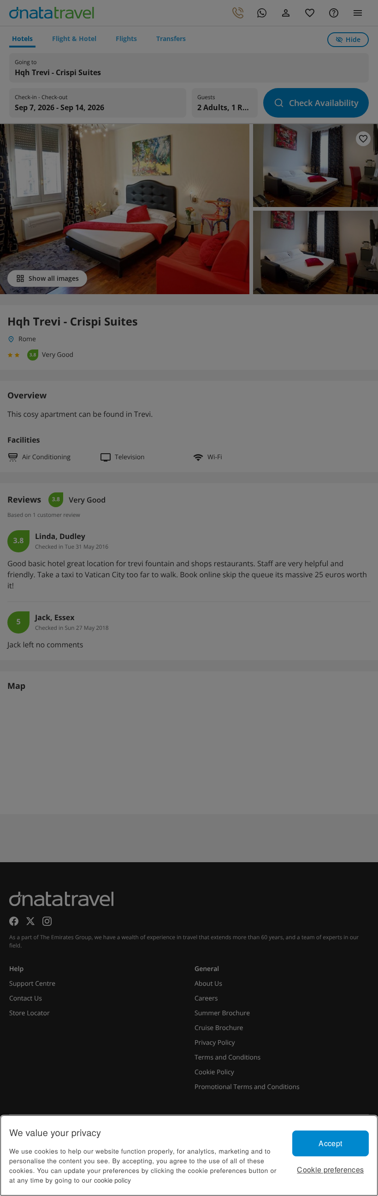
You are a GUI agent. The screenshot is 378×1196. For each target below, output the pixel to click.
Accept (330, 1143)
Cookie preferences (330, 1169)
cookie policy (112, 1179)
